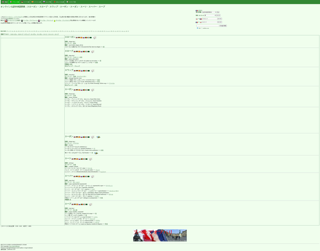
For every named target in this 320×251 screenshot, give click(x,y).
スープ (57, 34)
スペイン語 (37, 2)
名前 (74, 95)
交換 (76, 85)
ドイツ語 (26, 2)
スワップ (27, 34)
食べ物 (75, 210)
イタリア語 (72, 2)
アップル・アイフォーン (30, 20)
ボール (111, 194)
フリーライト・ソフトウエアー (14, 17)
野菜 (106, 224)
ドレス (98, 170)
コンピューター (81, 76)
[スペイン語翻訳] (81, 37)
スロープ (20, 34)
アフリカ (76, 143)
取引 (98, 81)
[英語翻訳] (77, 37)
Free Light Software (14, 246)
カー (93, 189)
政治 (74, 43)
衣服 (74, 164)
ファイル (111, 83)
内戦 (102, 150)
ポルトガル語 (60, 2)
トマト (96, 217)
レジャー (103, 171)
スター (97, 196)
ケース (90, 168)
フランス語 (15, 2)
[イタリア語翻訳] (88, 37)
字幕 (101, 198)
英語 (6, 2)
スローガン (13, 34)
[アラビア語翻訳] (91, 37)
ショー (78, 182)
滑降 (96, 62)
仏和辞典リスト (12, 18)
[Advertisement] (108, 20)
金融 (74, 76)
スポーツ (76, 57)
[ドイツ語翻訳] (79, 37)
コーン (97, 222)
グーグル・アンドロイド (63, 20)
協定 (98, 80)
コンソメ (92, 218)
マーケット (109, 185)
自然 (81, 57)
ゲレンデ (77, 66)
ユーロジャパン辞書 (13, 20)
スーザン (33, 34)
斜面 (71, 64)
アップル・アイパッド (46, 20)
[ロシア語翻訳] (84, 37)
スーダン (39, 34)
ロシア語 (48, 2)
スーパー (51, 34)
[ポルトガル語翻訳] (86, 37)
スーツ (45, 34)
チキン (98, 220)
